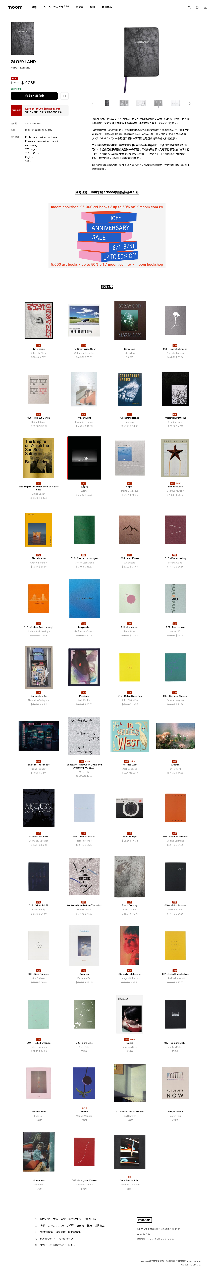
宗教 (49, 130)
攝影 (27, 130)
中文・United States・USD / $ (58, 1245)
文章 (55, 1219)
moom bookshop (15, 7)
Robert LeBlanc (20, 67)
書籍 (34, 7)
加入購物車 (36, 96)
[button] (92, 103)
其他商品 (107, 7)
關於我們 (45, 1219)
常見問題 (61, 1232)
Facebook (46, 1238)
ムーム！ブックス (56, 7)
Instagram (64, 1238)
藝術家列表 (74, 1219)
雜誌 (92, 7)
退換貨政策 (46, 1232)
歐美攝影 (36, 130)
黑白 (44, 130)
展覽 (63, 1219)
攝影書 (79, 7)
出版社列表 (90, 1219)
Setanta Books (33, 123)
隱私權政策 (74, 1232)
